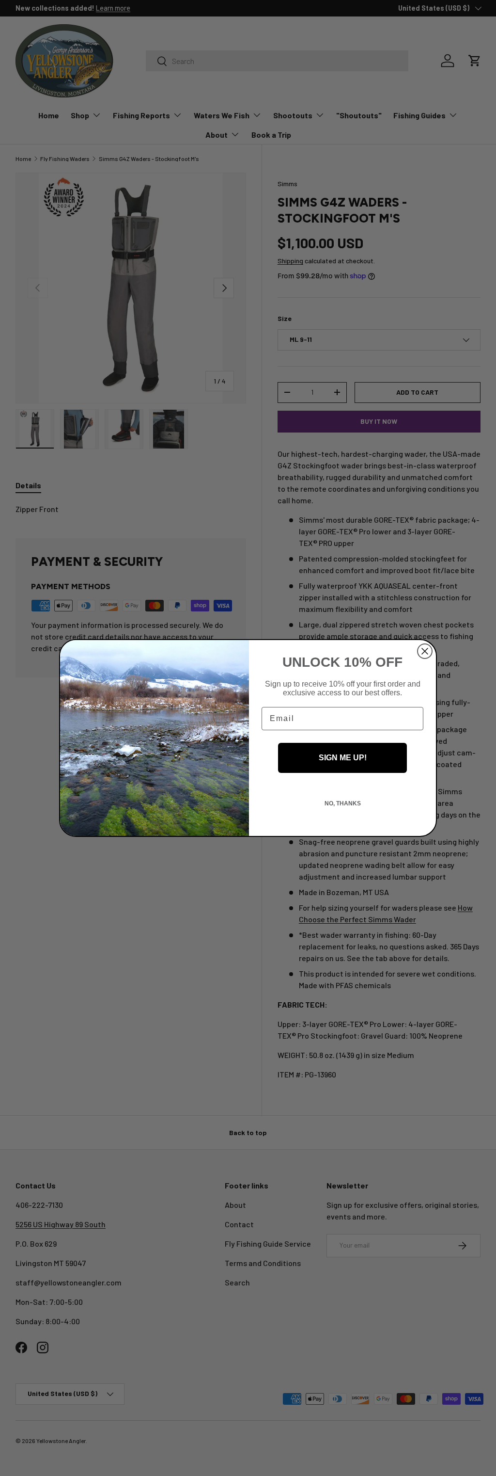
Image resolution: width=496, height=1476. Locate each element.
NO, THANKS (343, 803)
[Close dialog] (425, 651)
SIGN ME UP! (343, 758)
